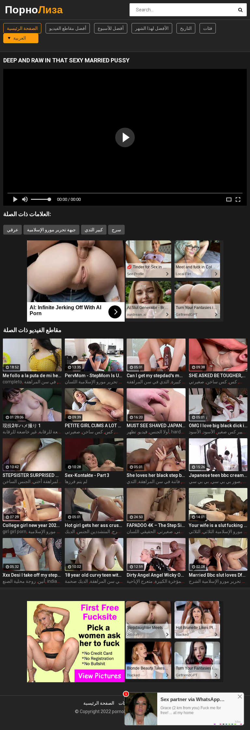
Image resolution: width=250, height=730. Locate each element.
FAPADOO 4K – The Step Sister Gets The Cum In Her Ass (156, 525)
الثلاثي (195, 531)
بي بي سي (199, 481)
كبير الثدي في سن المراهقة (115, 581)
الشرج (118, 531)
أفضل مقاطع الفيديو (67, 28)
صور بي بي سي (226, 481)
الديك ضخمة (76, 581)
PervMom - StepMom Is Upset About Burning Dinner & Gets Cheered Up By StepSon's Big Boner (94, 375)
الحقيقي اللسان (141, 531)
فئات (207, 28)
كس (233, 381)
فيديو (142, 431)
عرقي (12, 229)
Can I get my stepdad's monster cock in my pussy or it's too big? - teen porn (156, 375)
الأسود (209, 431)
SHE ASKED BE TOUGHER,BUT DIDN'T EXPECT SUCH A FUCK (218, 375)
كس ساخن (216, 381)
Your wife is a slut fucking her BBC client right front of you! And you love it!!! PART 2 (218, 525)
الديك (70, 531)
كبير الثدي (94, 229)
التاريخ (186, 28)
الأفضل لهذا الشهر (152, 28)
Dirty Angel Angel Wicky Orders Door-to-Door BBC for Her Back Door (156, 575)
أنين (41, 581)
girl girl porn (14, 531)
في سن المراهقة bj (50, 381)
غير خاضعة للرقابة (20, 431)
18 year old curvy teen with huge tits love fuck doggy (94, 575)
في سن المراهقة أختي (54, 481)
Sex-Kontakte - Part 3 (87, 475)
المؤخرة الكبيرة (169, 581)
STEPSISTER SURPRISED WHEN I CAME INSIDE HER (32, 475)
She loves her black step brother (156, 475)
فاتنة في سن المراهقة (159, 481)
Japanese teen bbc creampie (218, 475)
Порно (22, 9)
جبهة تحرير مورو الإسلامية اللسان (96, 381)
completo (12, 381)
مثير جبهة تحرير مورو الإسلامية (57, 531)
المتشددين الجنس (93, 531)
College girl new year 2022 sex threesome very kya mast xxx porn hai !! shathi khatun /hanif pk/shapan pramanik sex (32, 525)
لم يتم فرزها (76, 481)
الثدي (131, 481)
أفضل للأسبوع (111, 28)
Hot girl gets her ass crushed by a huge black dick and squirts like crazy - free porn (94, 525)
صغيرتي (165, 531)
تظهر (131, 431)
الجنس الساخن (17, 481)
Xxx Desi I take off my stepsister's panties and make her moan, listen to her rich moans (32, 575)
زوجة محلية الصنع (19, 581)
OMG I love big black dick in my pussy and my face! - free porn (218, 425)
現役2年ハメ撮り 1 (22, 425)
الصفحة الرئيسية (22, 28)
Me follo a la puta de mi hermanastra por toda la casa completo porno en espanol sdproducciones (32, 375)
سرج (116, 229)
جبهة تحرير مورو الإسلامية (51, 229)
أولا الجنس (159, 431)
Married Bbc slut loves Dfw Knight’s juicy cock (218, 575)
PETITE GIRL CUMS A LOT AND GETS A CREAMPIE (94, 425)
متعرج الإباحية (140, 581)
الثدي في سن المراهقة (148, 381)
